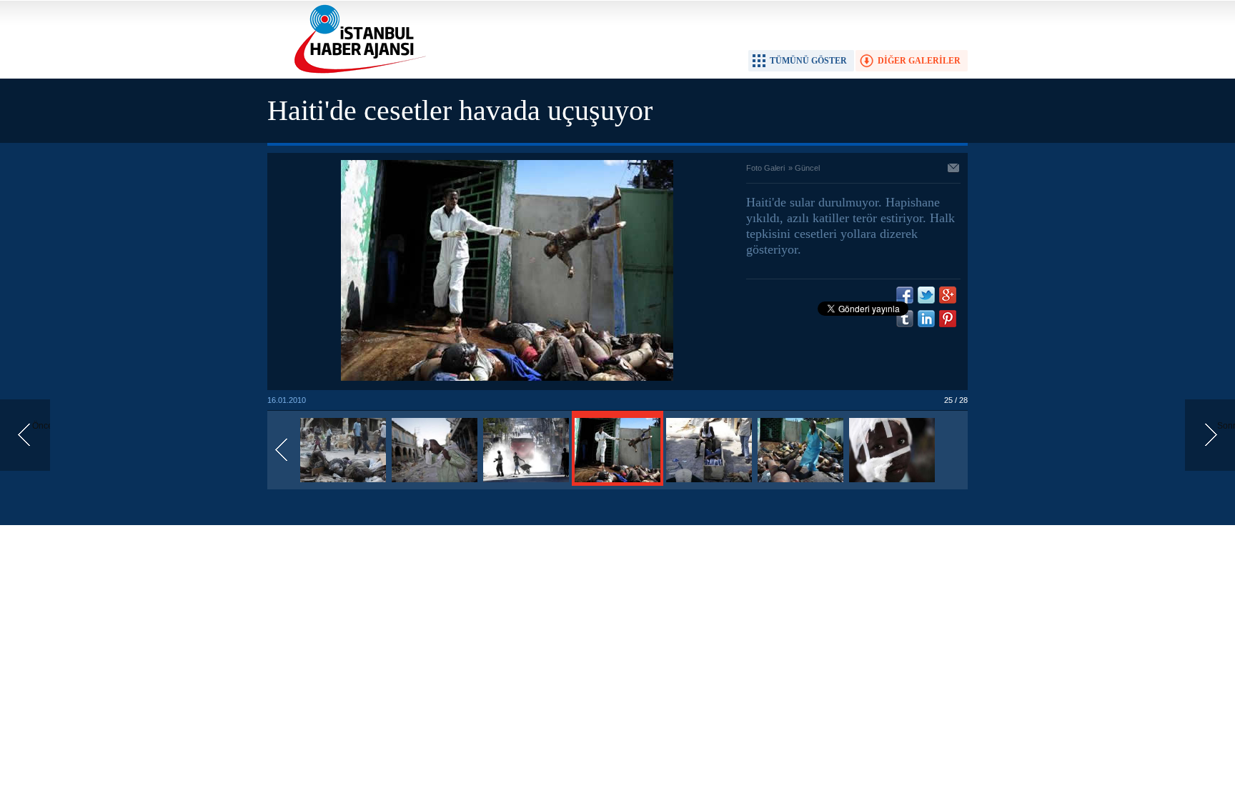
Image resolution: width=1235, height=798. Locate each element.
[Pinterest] (947, 318)
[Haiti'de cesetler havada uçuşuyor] (343, 483)
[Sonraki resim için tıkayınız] (507, 378)
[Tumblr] (904, 318)
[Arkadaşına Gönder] (954, 169)
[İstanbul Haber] (356, 72)
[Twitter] (926, 295)
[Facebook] (904, 295)
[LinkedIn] (926, 318)
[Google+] (947, 295)
